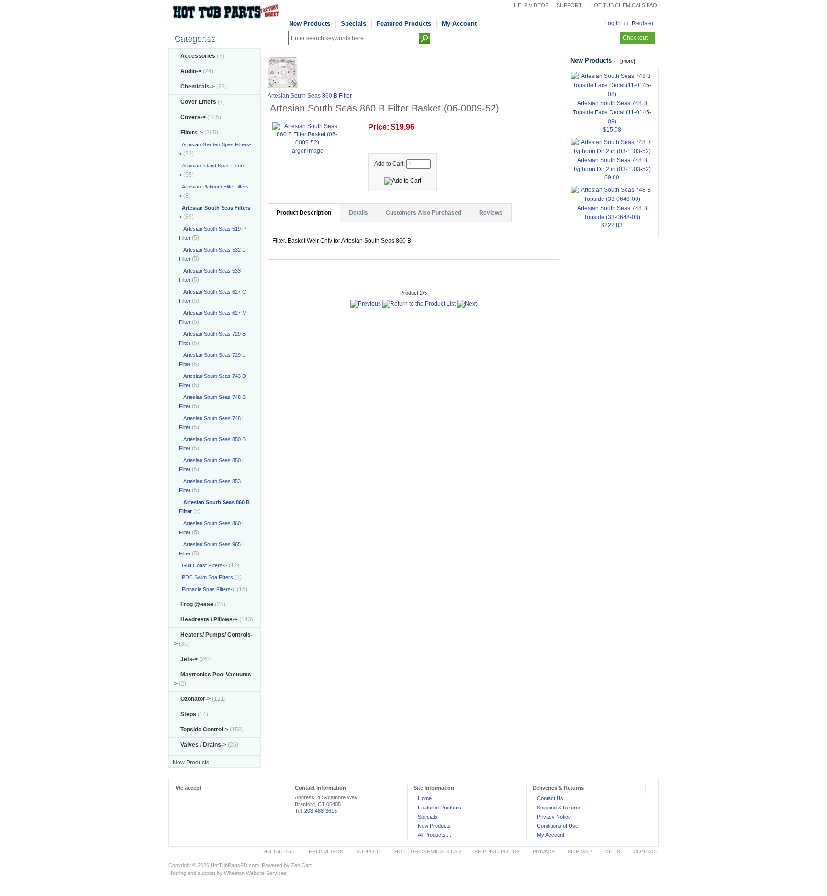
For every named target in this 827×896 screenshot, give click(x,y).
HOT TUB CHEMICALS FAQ (623, 5)
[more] (626, 61)
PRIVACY (544, 851)
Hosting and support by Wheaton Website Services (227, 873)
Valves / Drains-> (203, 744)
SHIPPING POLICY (497, 851)
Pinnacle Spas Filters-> (207, 589)
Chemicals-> (197, 86)
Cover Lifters (198, 102)
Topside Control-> (204, 729)
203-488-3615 (320, 811)
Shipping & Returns (559, 807)
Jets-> (189, 659)
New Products (309, 23)
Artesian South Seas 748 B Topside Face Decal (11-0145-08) (612, 112)
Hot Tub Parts (279, 851)
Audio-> (190, 71)
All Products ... (434, 835)
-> (191, 132)
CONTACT (646, 851)
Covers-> (193, 117)
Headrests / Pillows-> (209, 619)
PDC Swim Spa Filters (206, 577)
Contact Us (550, 798)
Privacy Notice (554, 816)
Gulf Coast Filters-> (203, 565)
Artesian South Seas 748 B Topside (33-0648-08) (612, 213)
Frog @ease (196, 604)
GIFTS (612, 851)
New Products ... (194, 762)
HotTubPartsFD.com (235, 865)
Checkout (635, 38)
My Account (459, 23)
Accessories (197, 56)
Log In (612, 23)
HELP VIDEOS (531, 5)
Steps (188, 714)
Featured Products (404, 23)
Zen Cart (301, 865)
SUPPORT (569, 5)
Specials (353, 23)
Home (425, 798)
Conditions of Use (557, 826)
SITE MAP (580, 851)
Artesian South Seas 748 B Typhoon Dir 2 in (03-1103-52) (612, 165)
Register (643, 23)
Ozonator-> (195, 699)
